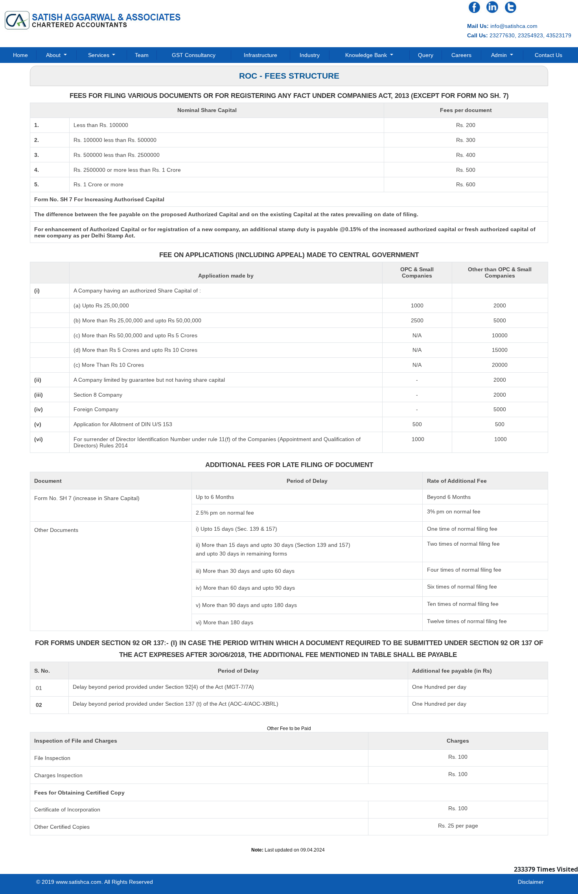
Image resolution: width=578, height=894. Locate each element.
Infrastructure (260, 55)
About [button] (54, 55)
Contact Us (548, 55)
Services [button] (99, 55)
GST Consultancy (193, 55)
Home (20, 55)
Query (425, 55)
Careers (461, 55)
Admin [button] (499, 55)
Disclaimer (531, 882)
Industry (310, 55)
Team (142, 55)
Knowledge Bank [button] (366, 55)
